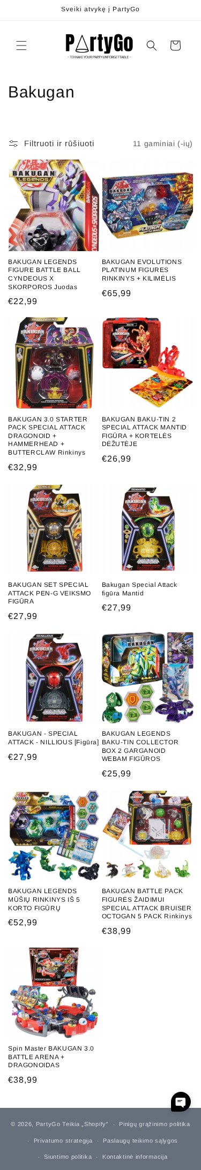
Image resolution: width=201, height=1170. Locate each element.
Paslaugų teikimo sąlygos (140, 1140)
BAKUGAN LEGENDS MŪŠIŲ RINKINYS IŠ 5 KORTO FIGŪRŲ (44, 899)
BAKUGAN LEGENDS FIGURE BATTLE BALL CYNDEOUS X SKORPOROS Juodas (44, 274)
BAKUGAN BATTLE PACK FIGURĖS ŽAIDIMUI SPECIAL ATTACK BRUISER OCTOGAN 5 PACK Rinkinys (147, 903)
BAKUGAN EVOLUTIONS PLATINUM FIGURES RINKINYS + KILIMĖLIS (142, 270)
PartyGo (48, 1124)
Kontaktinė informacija (134, 1156)
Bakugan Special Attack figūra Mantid (139, 589)
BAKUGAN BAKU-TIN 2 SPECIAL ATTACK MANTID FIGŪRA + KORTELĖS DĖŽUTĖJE (145, 432)
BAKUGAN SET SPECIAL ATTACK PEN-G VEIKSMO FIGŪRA (49, 593)
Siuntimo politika (68, 1156)
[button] (21, 45)
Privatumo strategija (63, 1140)
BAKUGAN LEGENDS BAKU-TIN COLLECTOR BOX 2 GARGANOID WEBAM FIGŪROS (140, 746)
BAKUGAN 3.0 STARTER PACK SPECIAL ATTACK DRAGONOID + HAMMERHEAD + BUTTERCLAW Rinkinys (47, 436)
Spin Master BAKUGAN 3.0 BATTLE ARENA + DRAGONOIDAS (51, 1057)
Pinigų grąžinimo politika (154, 1124)
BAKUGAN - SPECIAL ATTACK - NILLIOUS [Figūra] (53, 738)
